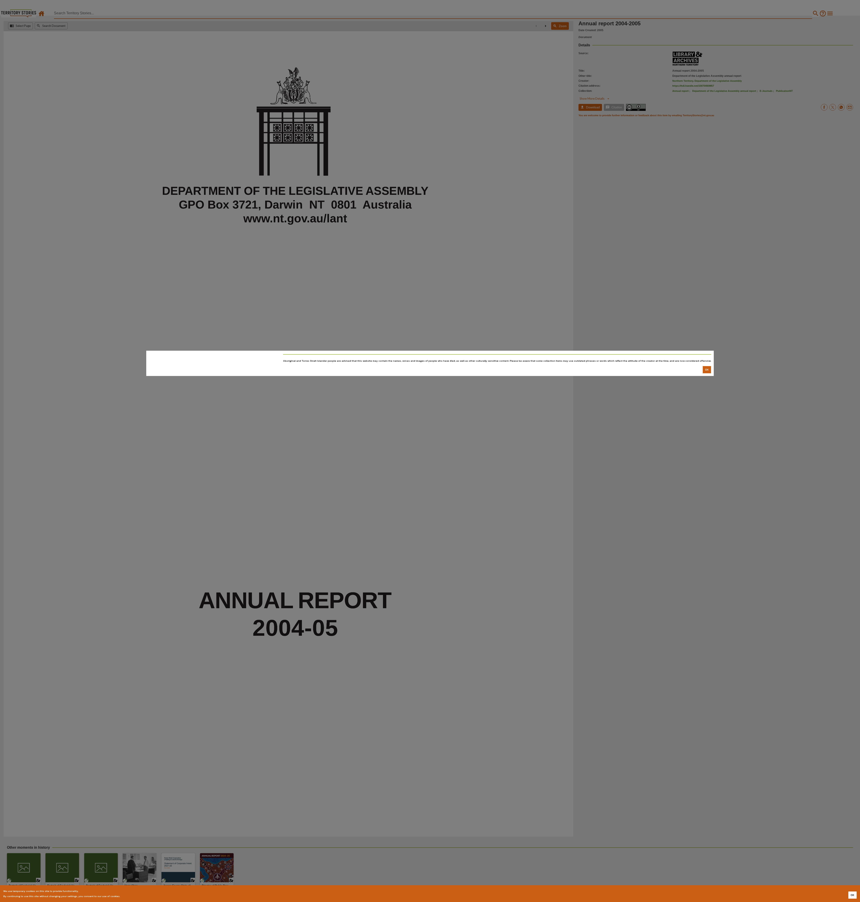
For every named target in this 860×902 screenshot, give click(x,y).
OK (707, 369)
